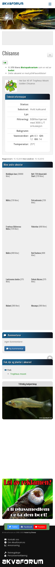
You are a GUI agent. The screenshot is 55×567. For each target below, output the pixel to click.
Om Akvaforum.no (16, 542)
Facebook (27, 527)
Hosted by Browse (30, 532)
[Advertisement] (27, 449)
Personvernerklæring (17, 555)
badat (11, 70)
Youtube (41, 527)
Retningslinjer (13, 552)
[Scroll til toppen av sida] (50, 358)
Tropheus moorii (18, 373)
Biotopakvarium (29, 67)
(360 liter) (12, 305)
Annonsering (13, 545)
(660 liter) (39, 226)
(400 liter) (12, 252)
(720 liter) (39, 175)
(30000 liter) (14, 175)
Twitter (15, 527)
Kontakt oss (13, 539)
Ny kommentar (15, 348)
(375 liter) (15, 280)
